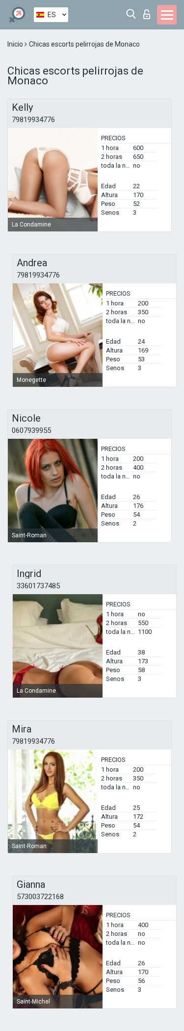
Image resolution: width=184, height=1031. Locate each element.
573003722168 (40, 896)
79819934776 (33, 119)
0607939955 (31, 430)
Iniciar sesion (149, 11)
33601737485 (38, 585)
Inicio (16, 44)
